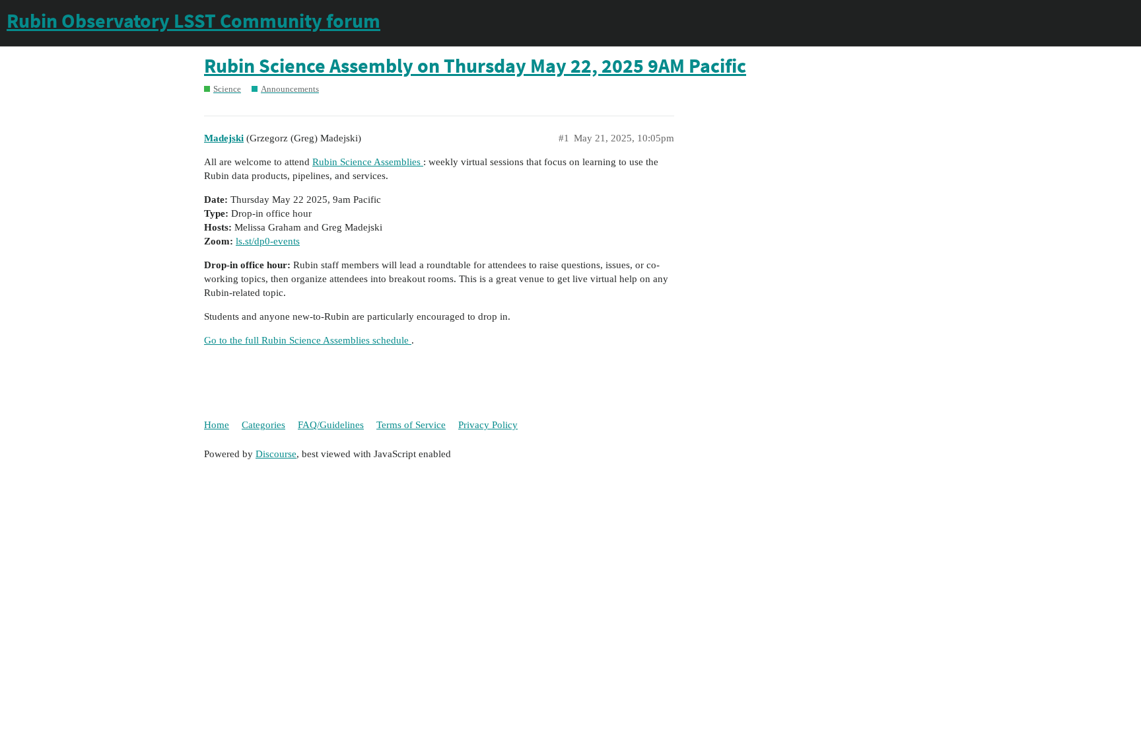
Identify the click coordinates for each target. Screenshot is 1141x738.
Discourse (276, 454)
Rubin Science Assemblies (367, 162)
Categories (263, 425)
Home (216, 425)
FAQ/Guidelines (331, 425)
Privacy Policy (488, 425)
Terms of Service (411, 425)
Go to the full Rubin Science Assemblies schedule (307, 340)
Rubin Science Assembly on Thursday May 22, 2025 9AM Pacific (475, 65)
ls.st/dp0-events (268, 241)
